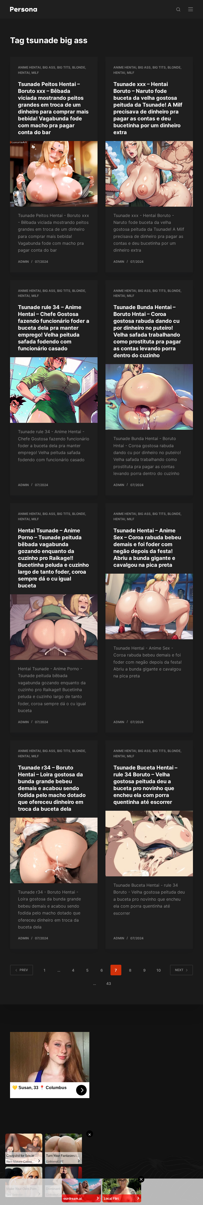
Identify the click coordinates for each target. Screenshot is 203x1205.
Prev (24, 970)
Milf (35, 73)
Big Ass (49, 67)
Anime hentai (29, 67)
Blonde (78, 67)
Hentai (24, 73)
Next (179, 970)
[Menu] (190, 9)
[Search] (178, 9)
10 (158, 970)
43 (108, 983)
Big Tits (63, 67)
